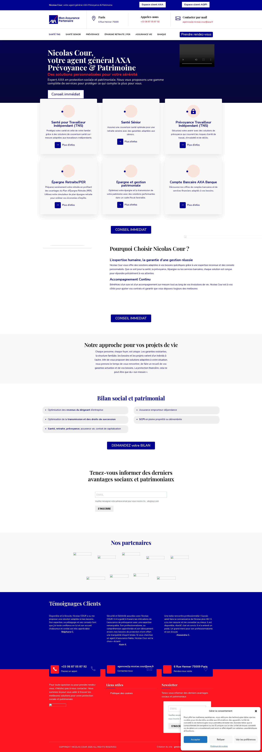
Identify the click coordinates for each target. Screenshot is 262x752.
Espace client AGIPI (195, 4)
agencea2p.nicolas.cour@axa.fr (198, 21)
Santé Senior (73, 34)
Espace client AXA (152, 4)
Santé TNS (54, 34)
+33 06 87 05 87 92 (150, 21)
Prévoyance (92, 34)
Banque (161, 34)
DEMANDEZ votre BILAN (131, 445)
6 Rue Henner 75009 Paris (191, 666)
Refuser (221, 739)
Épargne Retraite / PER (117, 34)
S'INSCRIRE (104, 508)
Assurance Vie (144, 34)
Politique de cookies (219, 746)
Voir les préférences (246, 739)
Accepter (195, 739)
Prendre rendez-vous (196, 34)
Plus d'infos (68, 144)
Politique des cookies (121, 693)
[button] (255, 711)
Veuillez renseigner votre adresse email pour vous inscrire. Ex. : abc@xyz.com (127, 501)
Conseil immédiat (66, 94)
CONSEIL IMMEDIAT (131, 229)
